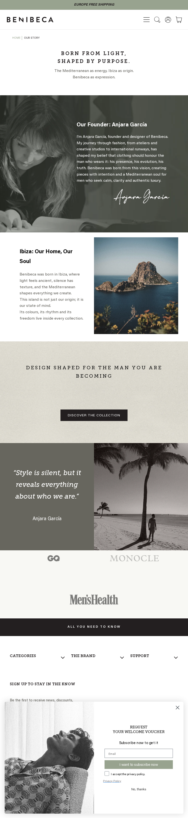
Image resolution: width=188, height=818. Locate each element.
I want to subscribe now (138, 764)
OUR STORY (32, 38)
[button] (146, 19)
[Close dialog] (178, 707)
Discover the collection (94, 415)
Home (16, 38)
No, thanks (138, 788)
